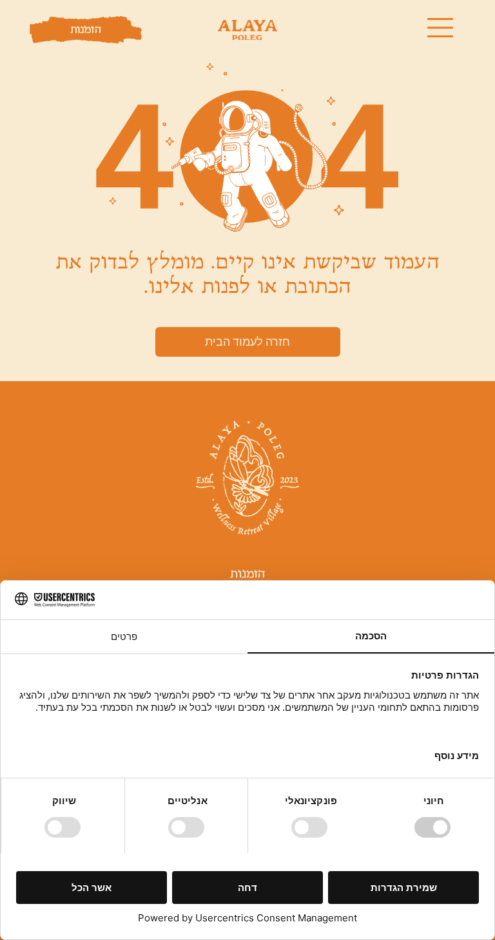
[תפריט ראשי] (440, 27)
